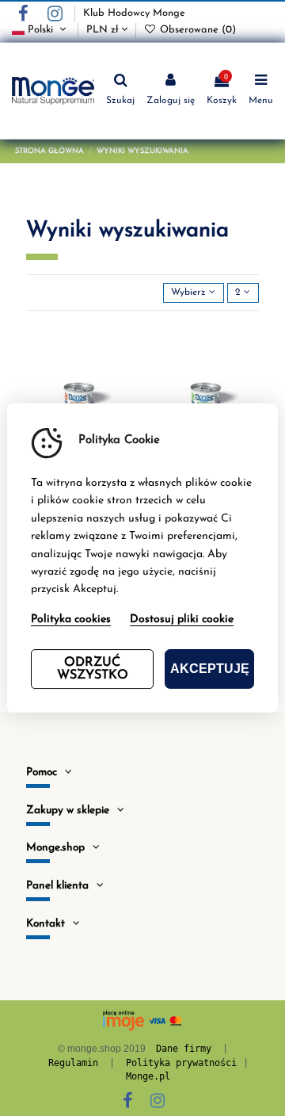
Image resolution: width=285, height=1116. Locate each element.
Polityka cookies (71, 619)
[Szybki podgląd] (121, 395)
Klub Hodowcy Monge (134, 13)
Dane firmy (183, 1048)
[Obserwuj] (121, 342)
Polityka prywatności (181, 1062)
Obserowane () (196, 30)
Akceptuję (209, 668)
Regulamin (73, 1062)
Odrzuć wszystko (92, 669)
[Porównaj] (121, 368)
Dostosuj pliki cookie (182, 619)
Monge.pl (148, 1076)
